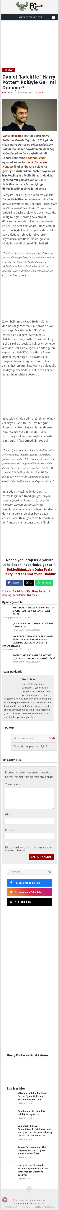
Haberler (8, 70)
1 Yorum (40, 92)
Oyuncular (33, 595)
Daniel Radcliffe (21, 591)
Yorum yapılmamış (10, 617)
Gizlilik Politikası (45, 1207)
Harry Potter (39, 591)
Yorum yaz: (12, 784)
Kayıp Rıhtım (25, 1203)
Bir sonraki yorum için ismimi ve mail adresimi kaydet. (28, 849)
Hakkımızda (10, 1207)
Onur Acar (7, 92)
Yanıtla (52, 738)
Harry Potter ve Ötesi (29, 17)
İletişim (26, 1207)
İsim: (8, 814)
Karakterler (19, 595)
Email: (9, 829)
